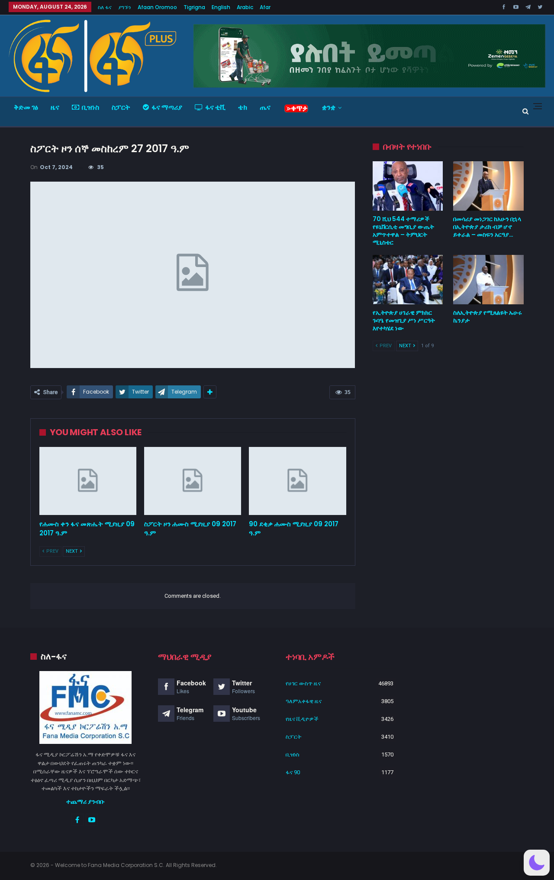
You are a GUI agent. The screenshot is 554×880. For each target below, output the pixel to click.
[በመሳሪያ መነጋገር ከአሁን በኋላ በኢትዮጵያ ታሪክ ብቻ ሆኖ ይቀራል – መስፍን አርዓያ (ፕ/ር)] (488, 186)
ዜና (55, 107)
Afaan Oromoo (157, 7)
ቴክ (242, 107)
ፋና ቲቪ (215, 107)
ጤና (265, 107)
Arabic (245, 7)
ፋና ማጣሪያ (166, 107)
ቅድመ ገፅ (26, 107)
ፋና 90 (293, 772)
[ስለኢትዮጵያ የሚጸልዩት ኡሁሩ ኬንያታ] (488, 279)
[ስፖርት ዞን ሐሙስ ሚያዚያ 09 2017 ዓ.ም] (192, 481)
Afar (265, 7)
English (221, 7)
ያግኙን (124, 7)
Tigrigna (194, 7)
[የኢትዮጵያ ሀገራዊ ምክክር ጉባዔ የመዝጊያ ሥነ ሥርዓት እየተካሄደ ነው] (408, 279)
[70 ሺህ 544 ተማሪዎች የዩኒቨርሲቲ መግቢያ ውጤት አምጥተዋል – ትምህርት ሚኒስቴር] (408, 186)
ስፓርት (121, 107)
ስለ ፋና (105, 7)
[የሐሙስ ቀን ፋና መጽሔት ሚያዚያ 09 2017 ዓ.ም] (87, 481)
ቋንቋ (328, 107)
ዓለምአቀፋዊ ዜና (304, 701)
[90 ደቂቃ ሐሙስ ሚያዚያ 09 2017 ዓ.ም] (297, 481)
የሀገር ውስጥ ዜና (303, 683)
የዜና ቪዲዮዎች (302, 719)
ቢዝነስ (90, 107)
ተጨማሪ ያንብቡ (85, 801)
